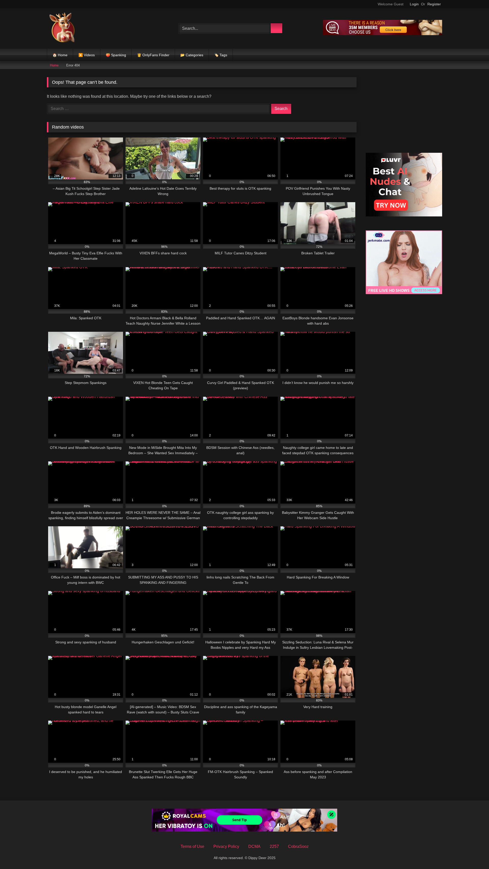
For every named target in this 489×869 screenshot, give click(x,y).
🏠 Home (59, 55)
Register (434, 4)
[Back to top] (474, 854)
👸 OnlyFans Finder (153, 55)
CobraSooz (298, 846)
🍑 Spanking (116, 55)
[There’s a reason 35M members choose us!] (382, 34)
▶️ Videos (86, 55)
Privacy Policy (226, 846)
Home (54, 65)
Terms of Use (192, 846)
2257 (274, 846)
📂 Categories (191, 55)
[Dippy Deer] (62, 28)
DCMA (254, 846)
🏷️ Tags (220, 55)
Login (414, 4)
